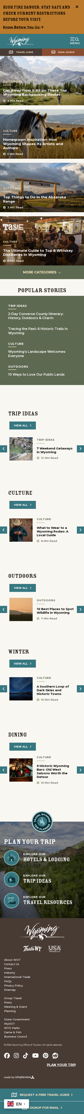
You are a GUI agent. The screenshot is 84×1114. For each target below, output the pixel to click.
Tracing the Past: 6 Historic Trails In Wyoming (38, 331)
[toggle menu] (75, 41)
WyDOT (9, 1023)
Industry (9, 972)
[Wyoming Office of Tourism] (19, 41)
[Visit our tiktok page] (25, 1055)
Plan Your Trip (61, 1065)
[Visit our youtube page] (35, 1055)
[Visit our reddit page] (55, 1055)
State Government (17, 1019)
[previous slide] (3, 448)
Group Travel (13, 998)
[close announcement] (77, 7)
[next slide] (80, 448)
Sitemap (10, 989)
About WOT (12, 959)
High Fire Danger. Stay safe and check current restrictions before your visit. (36, 13)
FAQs (8, 981)
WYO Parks (12, 1028)
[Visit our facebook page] (7, 1055)
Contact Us (11, 964)
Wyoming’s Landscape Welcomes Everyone (36, 354)
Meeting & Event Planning (15, 1009)
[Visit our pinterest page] (45, 1055)
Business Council (15, 1036)
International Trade (17, 977)
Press (8, 968)
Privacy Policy (13, 985)
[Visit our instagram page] (16, 1055)
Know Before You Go (22, 27)
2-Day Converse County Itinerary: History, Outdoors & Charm (35, 316)
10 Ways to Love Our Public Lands (36, 374)
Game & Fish (12, 1032)
